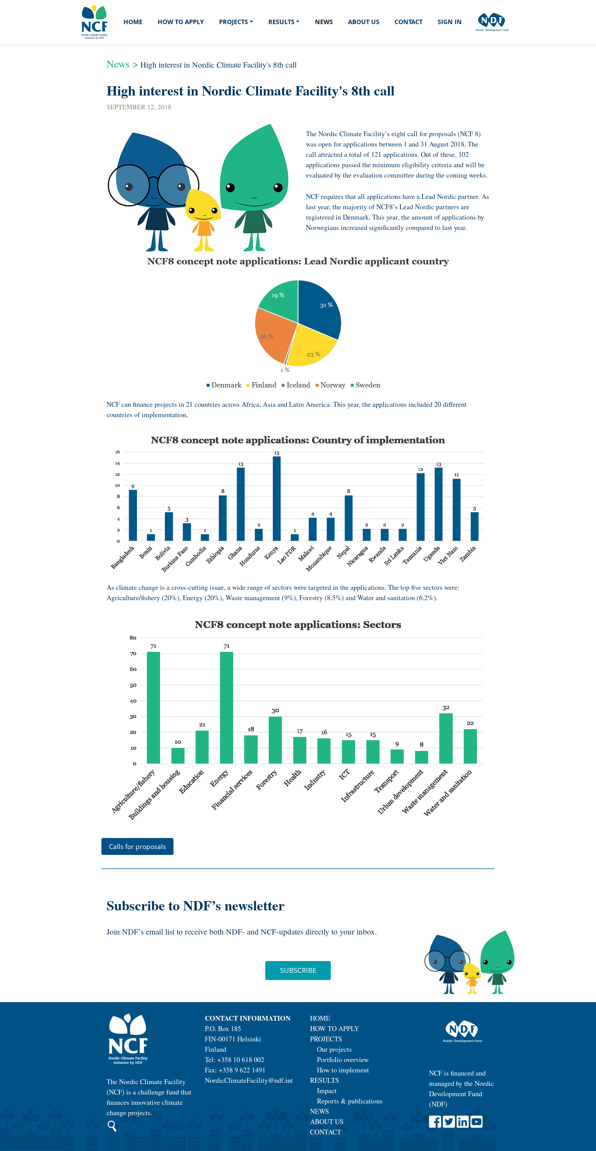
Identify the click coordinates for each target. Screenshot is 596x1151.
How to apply (181, 22)
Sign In (450, 22)
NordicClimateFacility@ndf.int (249, 1080)
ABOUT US (327, 1121)
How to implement (343, 1069)
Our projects (334, 1049)
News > (122, 63)
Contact (409, 22)
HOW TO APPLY (334, 1028)
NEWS (319, 1111)
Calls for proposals (137, 846)
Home (132, 22)
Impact (327, 1090)
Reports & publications (350, 1100)
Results (281, 22)
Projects (233, 22)
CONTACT (325, 1132)
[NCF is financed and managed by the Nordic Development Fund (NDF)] (462, 1032)
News (324, 22)
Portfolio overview (343, 1059)
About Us (363, 22)
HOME (320, 1018)
